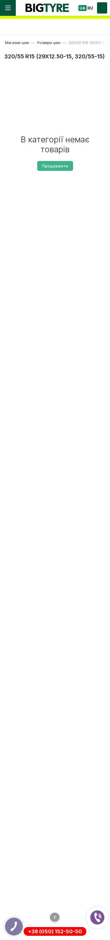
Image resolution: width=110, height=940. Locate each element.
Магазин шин (17, 42)
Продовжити (55, 166)
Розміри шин (48, 42)
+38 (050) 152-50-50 (55, 931)
